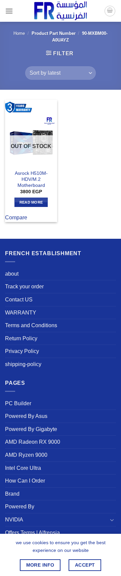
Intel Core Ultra (23, 468)
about (11, 274)
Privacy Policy (22, 351)
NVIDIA (14, 519)
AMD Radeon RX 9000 (32, 442)
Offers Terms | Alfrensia (32, 532)
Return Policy (21, 338)
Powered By (19, 506)
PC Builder (18, 403)
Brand (12, 494)
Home (19, 33)
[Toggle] (112, 520)
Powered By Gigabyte (31, 429)
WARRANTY (20, 312)
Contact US (19, 299)
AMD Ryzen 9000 (26, 455)
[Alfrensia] (60, 11)
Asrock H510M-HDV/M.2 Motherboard (31, 179)
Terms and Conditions (31, 325)
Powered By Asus (26, 416)
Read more (31, 202)
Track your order (24, 286)
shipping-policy (23, 364)
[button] (9, 11)
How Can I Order (25, 481)
